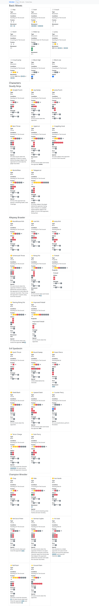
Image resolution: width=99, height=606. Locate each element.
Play (17, 2)
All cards (22, 2)
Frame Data (29, 2)
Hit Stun (11, 2)
